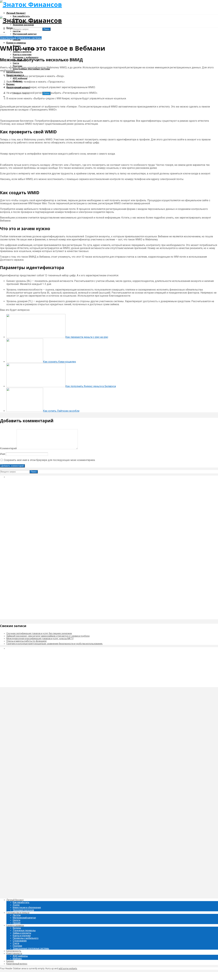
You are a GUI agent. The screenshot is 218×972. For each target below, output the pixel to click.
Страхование (20, 940)
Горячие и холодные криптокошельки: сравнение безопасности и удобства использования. (54, 643)
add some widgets (68, 968)
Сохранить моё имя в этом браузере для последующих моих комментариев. (49, 460)
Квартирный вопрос (16, 963)
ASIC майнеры (20, 78)
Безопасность (13, 951)
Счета (16, 63)
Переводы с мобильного (25, 938)
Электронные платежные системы (21, 37)
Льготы (16, 31)
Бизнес (10, 84)
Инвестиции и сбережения (27, 907)
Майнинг (17, 958)
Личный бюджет (16, 13)
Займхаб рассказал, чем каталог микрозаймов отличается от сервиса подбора (48, 636)
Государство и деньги (17, 912)
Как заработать (21, 902)
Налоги (16, 920)
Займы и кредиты (22, 933)
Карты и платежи (22, 54)
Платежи (17, 946)
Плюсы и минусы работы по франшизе (26, 641)
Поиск (46, 29)
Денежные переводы (24, 930)
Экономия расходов (23, 24)
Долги (16, 905)
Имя (2, 453)
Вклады (17, 928)
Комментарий (8, 448)
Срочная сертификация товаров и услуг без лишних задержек (39, 633)
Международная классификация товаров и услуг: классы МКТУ (40, 638)
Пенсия (16, 39)
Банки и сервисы (16, 42)
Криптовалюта (14, 953)
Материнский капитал (25, 33)
